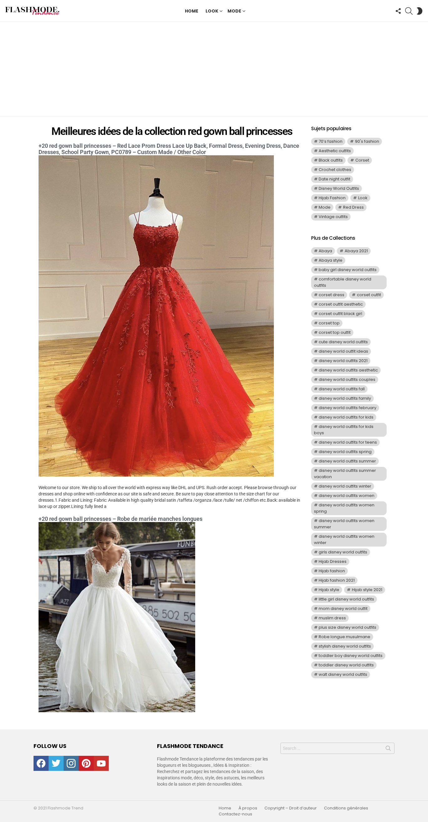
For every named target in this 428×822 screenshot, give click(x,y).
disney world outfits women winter (344, 539)
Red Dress (353, 207)
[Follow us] (398, 11)
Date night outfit (334, 179)
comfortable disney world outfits (342, 282)
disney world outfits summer (347, 461)
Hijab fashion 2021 (337, 580)
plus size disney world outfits (347, 627)
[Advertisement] (214, 69)
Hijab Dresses (333, 561)
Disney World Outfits (339, 188)
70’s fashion (330, 141)
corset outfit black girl (340, 314)
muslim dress (332, 618)
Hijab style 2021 (367, 590)
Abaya (325, 251)
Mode (234, 11)
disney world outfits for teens (348, 442)
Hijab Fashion (332, 198)
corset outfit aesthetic (341, 304)
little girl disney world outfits (346, 599)
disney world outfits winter (345, 486)
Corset (362, 160)
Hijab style (329, 590)
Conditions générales (346, 808)
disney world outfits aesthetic (348, 370)
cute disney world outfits (343, 342)
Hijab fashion (332, 571)
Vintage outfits (333, 217)
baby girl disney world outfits (348, 270)
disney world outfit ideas (343, 351)
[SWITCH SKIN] (419, 11)
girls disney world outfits (343, 552)
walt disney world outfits (343, 674)
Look (212, 11)
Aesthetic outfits (335, 151)
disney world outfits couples (347, 379)
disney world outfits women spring (344, 508)
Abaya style (330, 260)
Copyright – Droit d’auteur (290, 808)
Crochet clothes (335, 170)
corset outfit (369, 295)
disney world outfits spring (345, 452)
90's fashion (367, 141)
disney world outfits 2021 (343, 361)
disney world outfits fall (342, 389)
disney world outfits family (345, 398)
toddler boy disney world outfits (351, 656)
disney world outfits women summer (344, 524)
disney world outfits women (346, 496)
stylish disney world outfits (345, 646)
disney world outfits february (347, 408)
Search (388, 749)
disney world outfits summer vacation (345, 473)
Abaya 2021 (356, 251)
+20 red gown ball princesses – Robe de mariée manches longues (120, 518)
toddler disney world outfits (346, 665)
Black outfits (331, 160)
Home (191, 11)
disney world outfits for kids (346, 417)
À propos (247, 808)
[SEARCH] (409, 11)
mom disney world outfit (343, 608)
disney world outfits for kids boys (343, 430)
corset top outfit (335, 332)
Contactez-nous (235, 814)
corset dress (331, 295)
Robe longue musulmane (344, 637)
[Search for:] (337, 748)
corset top (329, 323)
